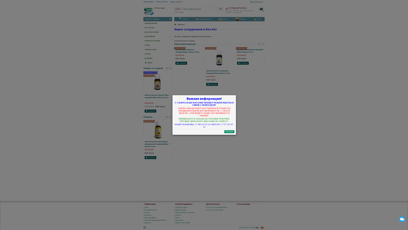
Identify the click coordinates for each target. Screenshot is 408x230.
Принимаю (229, 131)
